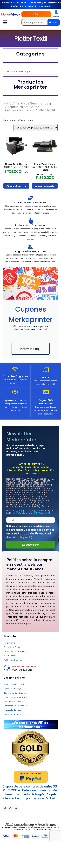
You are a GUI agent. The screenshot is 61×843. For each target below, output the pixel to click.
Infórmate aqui (30, 349)
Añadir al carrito (16, 185)
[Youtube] (16, 808)
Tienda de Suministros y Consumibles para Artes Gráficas (27, 106)
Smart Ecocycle (43, 829)
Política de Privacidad (33, 512)
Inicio (7, 103)
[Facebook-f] (5, 808)
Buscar (53, 22)
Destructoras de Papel (18, 71)
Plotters (25, 110)
